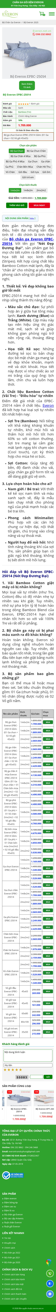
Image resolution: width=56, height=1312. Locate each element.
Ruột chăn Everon (13, 1222)
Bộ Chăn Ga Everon (11, 22)
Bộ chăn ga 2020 (12, 1262)
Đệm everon (10, 1198)
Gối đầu (23, 172)
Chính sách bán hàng (14, 1274)
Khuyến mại (10, 1243)
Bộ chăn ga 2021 (12, 1257)
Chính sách (9, 1247)
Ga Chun (32, 161)
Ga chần (45, 161)
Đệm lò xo (9, 1210)
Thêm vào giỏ (16, 205)
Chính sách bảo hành (14, 1279)
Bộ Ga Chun (16, 150)
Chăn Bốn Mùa (25, 166)
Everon (48, 405)
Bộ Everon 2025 (31, 22)
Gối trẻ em (28, 177)
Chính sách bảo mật (14, 1284)
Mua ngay (39, 205)
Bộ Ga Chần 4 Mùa (20, 156)
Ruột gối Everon (12, 1226)
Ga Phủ (9, 166)
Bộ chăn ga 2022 (12, 1252)
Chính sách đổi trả (13, 1289)
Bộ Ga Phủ (40, 156)
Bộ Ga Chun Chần (36, 150)
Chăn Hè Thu (44, 166)
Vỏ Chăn (10, 172)
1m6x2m (15, 190)
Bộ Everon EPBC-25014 (14, 1110)
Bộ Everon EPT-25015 (41, 1109)
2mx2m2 (41, 190)
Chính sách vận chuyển (15, 1298)
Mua (48, 722)
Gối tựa (35, 172)
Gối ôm (46, 172)
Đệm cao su (10, 1206)
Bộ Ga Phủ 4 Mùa (15, 161)
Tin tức (7, 1238)
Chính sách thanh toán (15, 1294)
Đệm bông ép (11, 1202)
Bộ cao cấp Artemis (13, 1218)
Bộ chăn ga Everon (13, 1214)
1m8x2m (28, 190)
